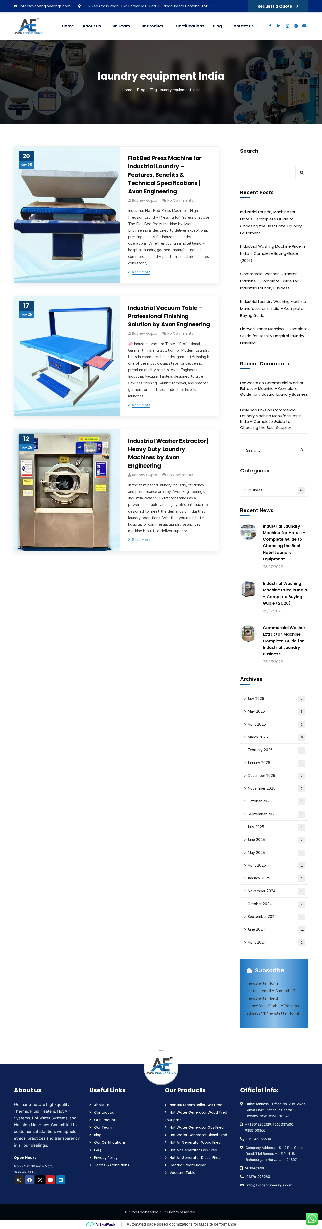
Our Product (104, 1119)
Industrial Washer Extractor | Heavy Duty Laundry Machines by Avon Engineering (168, 453)
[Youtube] (50, 1179)
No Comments (180, 200)
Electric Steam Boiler (188, 1165)
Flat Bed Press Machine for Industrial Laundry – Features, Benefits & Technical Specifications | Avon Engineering (165, 174)
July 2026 (275, 698)
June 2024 (276, 929)
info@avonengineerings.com (45, 6)
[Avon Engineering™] (31, 26)
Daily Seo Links (253, 410)
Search (249, 150)
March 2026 (275, 737)
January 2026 (275, 762)
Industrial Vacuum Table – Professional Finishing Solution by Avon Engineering (169, 316)
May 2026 (275, 711)
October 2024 (275, 903)
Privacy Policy (106, 1157)
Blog (141, 90)
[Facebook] (29, 1179)
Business (276, 490)
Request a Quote (275, 6)
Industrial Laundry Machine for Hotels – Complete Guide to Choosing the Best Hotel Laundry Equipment (271, 222)
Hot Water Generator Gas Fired (197, 1127)
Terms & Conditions (111, 1165)
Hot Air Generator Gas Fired (193, 1150)
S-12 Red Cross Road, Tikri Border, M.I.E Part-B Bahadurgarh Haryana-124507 (149, 6)
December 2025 (275, 775)
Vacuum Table (182, 1172)
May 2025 (275, 852)
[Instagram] (19, 1179)
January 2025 (275, 878)
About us (102, 1104)
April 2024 (275, 942)
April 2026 (275, 724)
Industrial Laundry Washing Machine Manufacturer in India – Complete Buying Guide (273, 308)
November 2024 (275, 891)
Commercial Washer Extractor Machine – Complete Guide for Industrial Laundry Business (269, 280)
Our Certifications (110, 1142)
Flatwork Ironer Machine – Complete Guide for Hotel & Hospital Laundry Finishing (274, 336)
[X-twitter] (40, 1179)
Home (127, 90)
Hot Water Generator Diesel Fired (198, 1134)
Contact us (104, 1112)
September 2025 (275, 814)
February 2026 (275, 749)
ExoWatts (249, 382)
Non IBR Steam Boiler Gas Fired (196, 1104)
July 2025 (275, 826)
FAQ (97, 1150)
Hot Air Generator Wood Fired (195, 1142)
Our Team (103, 1127)
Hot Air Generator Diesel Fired (195, 1157)
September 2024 (275, 916)
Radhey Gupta (144, 200)
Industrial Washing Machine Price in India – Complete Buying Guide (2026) (272, 253)
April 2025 (275, 865)
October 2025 (275, 801)
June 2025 (275, 839)
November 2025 (275, 788)
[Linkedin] (60, 1179)
